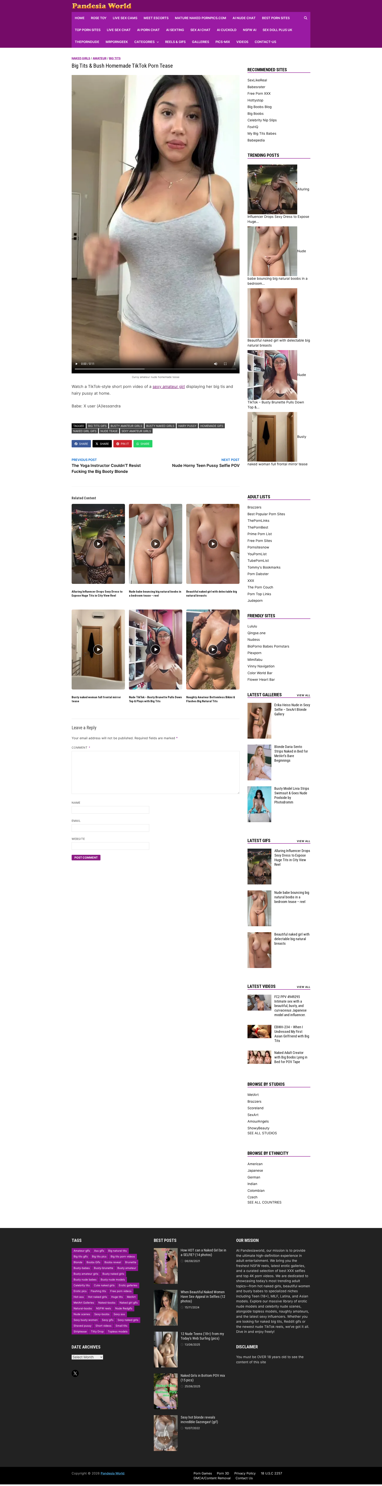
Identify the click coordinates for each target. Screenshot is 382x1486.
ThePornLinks (258, 521)
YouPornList (257, 554)
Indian (252, 1184)
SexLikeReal (257, 80)
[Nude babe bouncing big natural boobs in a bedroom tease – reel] (259, 893)
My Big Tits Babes (262, 133)
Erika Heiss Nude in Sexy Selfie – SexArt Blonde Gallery (292, 709)
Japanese (255, 1170)
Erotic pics (80, 1291)
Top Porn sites (87, 30)
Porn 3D (223, 1473)
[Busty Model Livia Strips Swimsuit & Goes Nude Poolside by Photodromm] (259, 789)
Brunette (130, 1262)
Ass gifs (99, 1250)
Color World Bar (260, 673)
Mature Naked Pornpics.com (200, 18)
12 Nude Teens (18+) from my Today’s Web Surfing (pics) (202, 1336)
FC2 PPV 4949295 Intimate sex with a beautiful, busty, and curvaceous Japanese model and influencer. (290, 1006)
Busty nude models (113, 1279)
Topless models (118, 1331)
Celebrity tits (82, 1285)
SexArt (253, 1115)
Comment (81, 747)
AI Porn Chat (148, 30)
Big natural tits (117, 1250)
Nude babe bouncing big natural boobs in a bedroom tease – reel (155, 593)
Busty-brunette (103, 1268)
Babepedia (256, 140)
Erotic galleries (128, 1285)
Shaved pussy (82, 1325)
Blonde (78, 1262)
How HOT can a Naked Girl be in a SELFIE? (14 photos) (203, 1252)
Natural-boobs (83, 1308)
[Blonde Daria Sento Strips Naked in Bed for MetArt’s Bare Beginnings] (259, 747)
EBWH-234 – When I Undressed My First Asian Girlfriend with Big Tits (291, 1034)
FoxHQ (253, 127)
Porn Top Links (259, 594)
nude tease (109, 431)
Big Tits (115, 58)
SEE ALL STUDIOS (262, 1133)
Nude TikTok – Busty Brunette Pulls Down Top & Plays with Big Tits (155, 699)
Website (78, 838)
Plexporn (254, 653)
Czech (252, 1197)
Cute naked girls (104, 1285)
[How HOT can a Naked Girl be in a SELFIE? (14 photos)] (166, 1250)
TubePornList (258, 561)
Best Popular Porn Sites (266, 514)
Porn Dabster (258, 574)
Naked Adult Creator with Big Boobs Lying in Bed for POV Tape (290, 1057)
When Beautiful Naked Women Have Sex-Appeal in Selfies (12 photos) (203, 1296)
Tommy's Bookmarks (264, 567)
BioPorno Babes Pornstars (268, 646)
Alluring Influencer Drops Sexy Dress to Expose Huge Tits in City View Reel (97, 593)
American (255, 1164)
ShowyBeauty (258, 1128)
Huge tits (117, 1296)
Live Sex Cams (125, 18)
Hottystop (255, 100)
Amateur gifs (82, 1250)
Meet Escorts (156, 18)
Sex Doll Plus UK (277, 30)
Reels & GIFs (175, 42)
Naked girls (81, 58)
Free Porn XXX (259, 93)
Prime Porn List (260, 534)
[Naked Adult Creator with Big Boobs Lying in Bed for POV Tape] (259, 1053)
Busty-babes (82, 1268)
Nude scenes (82, 1314)
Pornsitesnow (258, 547)
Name (76, 802)
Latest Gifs (259, 840)
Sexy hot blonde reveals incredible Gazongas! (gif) (199, 1419)
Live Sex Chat (119, 30)
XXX (251, 581)
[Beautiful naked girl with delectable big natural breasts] (259, 935)
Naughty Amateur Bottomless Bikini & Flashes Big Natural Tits (210, 699)
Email (76, 820)
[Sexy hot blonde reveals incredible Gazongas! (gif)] (166, 1418)
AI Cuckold (227, 30)
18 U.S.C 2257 (271, 1473)
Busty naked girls (160, 425)
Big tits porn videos (123, 1256)
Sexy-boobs (101, 1314)
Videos (242, 42)
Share (83, 443)
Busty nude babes (85, 1279)
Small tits (121, 1325)
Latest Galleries (265, 694)
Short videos (103, 1325)
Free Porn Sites (260, 541)
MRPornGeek (117, 42)
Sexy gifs (107, 1319)
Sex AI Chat (200, 30)
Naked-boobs (106, 1302)
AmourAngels (258, 1121)
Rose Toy (98, 18)
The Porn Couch (260, 587)
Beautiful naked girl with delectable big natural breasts (292, 939)
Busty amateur (126, 1268)
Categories (144, 42)
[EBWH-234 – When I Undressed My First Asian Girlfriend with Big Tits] (259, 1027)
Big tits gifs (97, 425)
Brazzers (254, 507)
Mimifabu (255, 660)
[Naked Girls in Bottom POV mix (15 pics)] (166, 1376)
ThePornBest (258, 527)
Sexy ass (119, 1314)
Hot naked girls (97, 1296)
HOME (80, 18)
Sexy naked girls (128, 1319)
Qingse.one (257, 633)
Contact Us (244, 1478)
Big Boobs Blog (260, 107)
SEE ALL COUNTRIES (265, 1202)
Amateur (99, 58)
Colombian (256, 1191)
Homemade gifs (211, 425)
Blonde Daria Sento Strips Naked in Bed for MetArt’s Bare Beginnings (291, 753)
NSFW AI (249, 30)
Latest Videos (262, 986)
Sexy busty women (86, 1319)
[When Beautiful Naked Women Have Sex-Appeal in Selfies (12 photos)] (166, 1292)
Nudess (254, 640)
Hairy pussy (187, 425)
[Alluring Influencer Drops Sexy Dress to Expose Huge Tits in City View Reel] (259, 851)
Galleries (200, 42)
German (254, 1177)
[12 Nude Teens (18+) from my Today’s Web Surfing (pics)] (166, 1334)
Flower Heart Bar (261, 680)
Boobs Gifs (93, 1262)
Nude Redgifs (123, 1308)
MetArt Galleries (84, 1302)
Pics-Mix (222, 42)
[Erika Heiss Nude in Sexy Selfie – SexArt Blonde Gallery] (259, 705)
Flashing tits (98, 1291)
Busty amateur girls (126, 425)
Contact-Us (265, 42)
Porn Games (203, 1473)
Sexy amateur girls (136, 431)
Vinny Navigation (261, 666)
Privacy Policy (245, 1473)
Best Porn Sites (276, 18)
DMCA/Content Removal (212, 1478)
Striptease (80, 1331)
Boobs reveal (112, 1262)
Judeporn (255, 601)
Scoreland (256, 1108)
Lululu (252, 626)
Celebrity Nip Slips (262, 120)
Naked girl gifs (84, 431)
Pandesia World (112, 1473)
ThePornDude (87, 42)
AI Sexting (175, 30)
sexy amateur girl (169, 386)
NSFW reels (103, 1308)
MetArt (253, 1095)
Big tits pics (99, 1256)
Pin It (125, 443)
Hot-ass (79, 1296)
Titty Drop (97, 1331)
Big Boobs (256, 114)
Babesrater (256, 87)
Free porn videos (121, 1291)
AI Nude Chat (244, 18)
